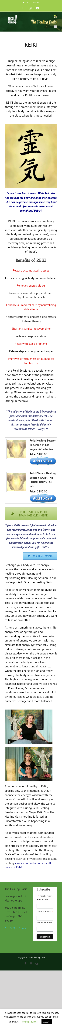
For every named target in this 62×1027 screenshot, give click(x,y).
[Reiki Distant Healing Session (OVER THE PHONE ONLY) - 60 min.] (16, 473)
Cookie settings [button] (30, 1021)
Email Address (45, 911)
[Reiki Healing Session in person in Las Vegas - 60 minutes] (16, 440)
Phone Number (44, 922)
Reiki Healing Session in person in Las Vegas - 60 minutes (43, 445)
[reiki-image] (31, 125)
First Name (43, 899)
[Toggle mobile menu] (55, 26)
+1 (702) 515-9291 (31, 2)
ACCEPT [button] (46, 1021)
